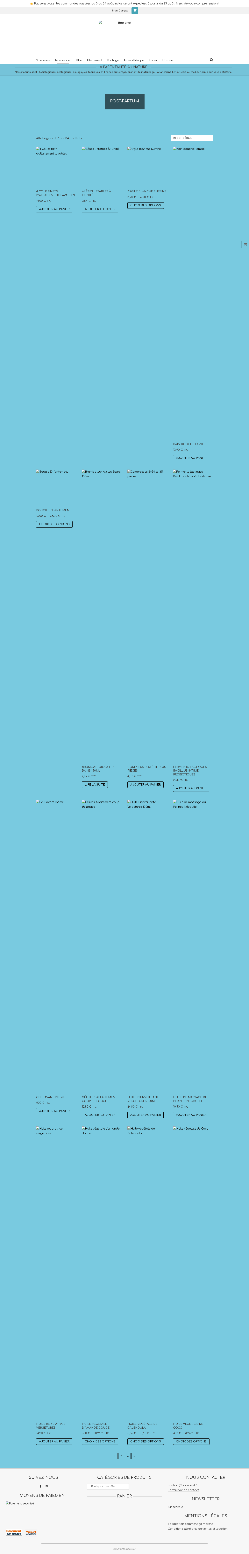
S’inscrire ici (175, 1507)
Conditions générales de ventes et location (198, 1528)
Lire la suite (95, 784)
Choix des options (145, 205)
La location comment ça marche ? (191, 1524)
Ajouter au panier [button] (54, 209)
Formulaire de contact (183, 1490)
